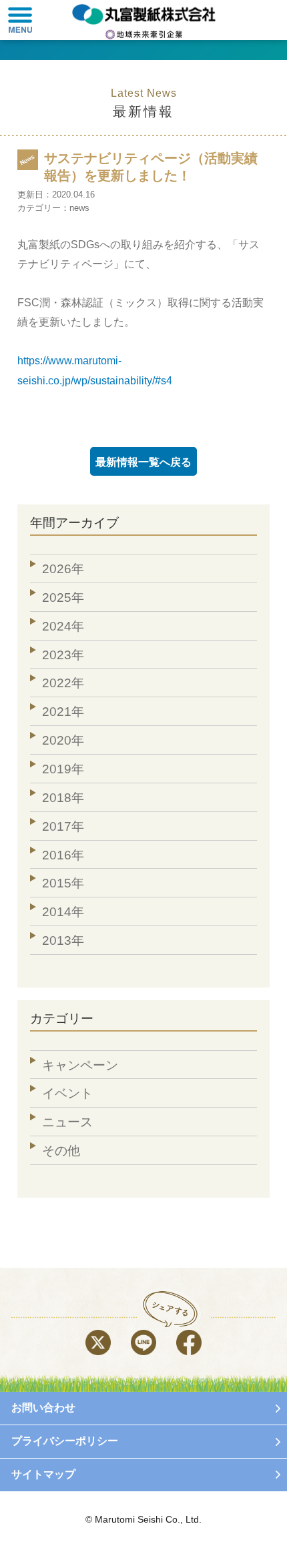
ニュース (67, 1122)
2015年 (63, 883)
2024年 (63, 626)
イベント (67, 1093)
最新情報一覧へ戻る (143, 462)
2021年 (63, 712)
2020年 (63, 740)
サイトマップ (43, 1474)
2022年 (63, 683)
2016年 (63, 855)
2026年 (63, 569)
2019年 (63, 769)
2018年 (63, 798)
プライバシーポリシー (64, 1441)
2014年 (63, 912)
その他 (61, 1151)
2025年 (63, 598)
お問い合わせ (43, 1407)
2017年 (63, 826)
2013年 (63, 940)
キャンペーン (80, 1065)
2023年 (63, 655)
